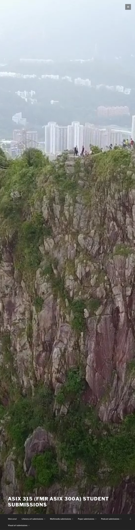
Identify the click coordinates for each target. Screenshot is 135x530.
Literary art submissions (32, 519)
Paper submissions (86, 519)
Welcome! (12, 519)
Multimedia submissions (60, 519)
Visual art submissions (17, 525)
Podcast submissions (110, 519)
